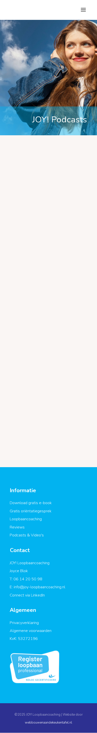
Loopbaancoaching (26, 519)
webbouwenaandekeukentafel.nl (48, 722)
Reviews (17, 527)
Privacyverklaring (24, 623)
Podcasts (18, 535)
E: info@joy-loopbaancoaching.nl (37, 587)
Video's (37, 535)
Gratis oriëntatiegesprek (30, 511)
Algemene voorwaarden (30, 630)
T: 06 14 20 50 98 (26, 579)
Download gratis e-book (31, 503)
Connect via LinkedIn (27, 595)
